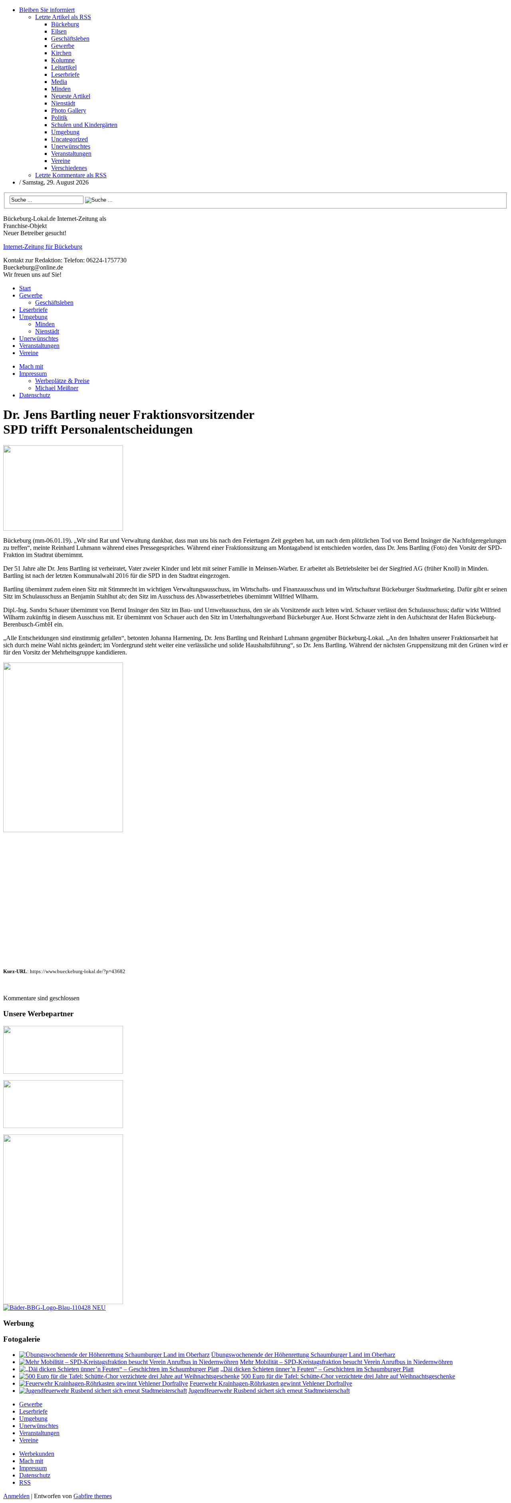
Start (25, 288)
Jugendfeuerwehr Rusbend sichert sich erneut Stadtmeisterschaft (269, 1390)
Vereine (60, 160)
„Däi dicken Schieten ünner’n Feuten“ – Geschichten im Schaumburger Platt (317, 1369)
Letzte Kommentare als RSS (71, 175)
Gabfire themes (92, 1496)
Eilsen (59, 31)
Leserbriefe (65, 74)
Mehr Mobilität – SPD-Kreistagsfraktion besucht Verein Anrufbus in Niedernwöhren (346, 1361)
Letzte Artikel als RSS (63, 17)
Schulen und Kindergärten (84, 124)
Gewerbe (62, 45)
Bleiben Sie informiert (47, 9)
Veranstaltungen (71, 153)
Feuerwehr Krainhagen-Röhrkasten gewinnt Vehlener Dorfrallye (271, 1383)
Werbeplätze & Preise (62, 380)
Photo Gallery (68, 110)
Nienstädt (63, 103)
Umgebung (65, 132)
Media (59, 81)
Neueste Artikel (70, 96)
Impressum (33, 373)
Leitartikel (64, 67)
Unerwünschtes (70, 146)
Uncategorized (69, 139)
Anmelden (16, 1496)
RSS (25, 1482)
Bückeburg (65, 24)
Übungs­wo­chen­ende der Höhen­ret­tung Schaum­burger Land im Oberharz (303, 1354)
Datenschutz (34, 395)
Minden (61, 88)
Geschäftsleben (70, 38)
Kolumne (63, 60)
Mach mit (31, 366)
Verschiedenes (69, 168)
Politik (59, 117)
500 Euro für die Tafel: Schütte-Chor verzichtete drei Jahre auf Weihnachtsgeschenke (348, 1376)
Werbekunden (36, 1453)
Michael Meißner (56, 388)
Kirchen (61, 53)
